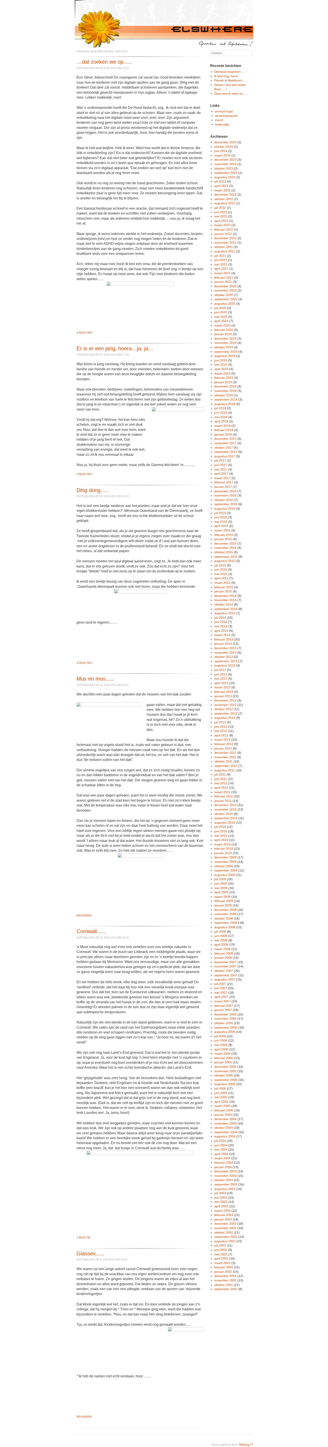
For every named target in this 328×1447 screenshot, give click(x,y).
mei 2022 (220, 216)
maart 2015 (222, 582)
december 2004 (225, 1119)
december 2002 (225, 1223)
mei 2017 (220, 469)
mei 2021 (220, 264)
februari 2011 (223, 796)
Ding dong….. (93, 490)
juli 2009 (220, 879)
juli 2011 (220, 774)
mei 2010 (220, 835)
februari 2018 (223, 430)
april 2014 (221, 630)
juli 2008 (220, 931)
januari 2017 (223, 486)
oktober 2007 (223, 971)
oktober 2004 (223, 1127)
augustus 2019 (224, 356)
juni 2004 (220, 1145)
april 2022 (221, 221)
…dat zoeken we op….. (104, 62)
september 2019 (225, 351)
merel (219, 120)
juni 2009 (220, 883)
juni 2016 (220, 517)
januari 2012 (223, 748)
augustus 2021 (224, 251)
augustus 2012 (224, 717)
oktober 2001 (223, 1285)
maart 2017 (222, 478)
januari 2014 (223, 643)
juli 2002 (220, 1245)
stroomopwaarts (226, 116)
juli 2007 (220, 984)
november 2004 (225, 1123)
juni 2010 (220, 831)
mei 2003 (220, 1202)
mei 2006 (220, 1045)
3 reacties (84, 332)
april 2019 (221, 369)
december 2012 (225, 700)
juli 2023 (220, 181)
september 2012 (225, 713)
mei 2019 (220, 364)
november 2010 (225, 809)
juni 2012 (220, 726)
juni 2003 (220, 1197)
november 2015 (225, 547)
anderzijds (222, 124)
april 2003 (221, 1206)
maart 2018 (222, 426)
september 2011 (225, 766)
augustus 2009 (224, 875)
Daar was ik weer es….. (231, 93)
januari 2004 (223, 1167)
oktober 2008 (223, 918)
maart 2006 (222, 1053)
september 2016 (225, 504)
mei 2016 (220, 521)
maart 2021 (222, 273)
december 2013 (225, 648)
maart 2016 (222, 530)
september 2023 (225, 172)
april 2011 (221, 787)
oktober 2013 (223, 657)
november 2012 (225, 705)
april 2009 (221, 892)
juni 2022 (220, 212)
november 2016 (225, 495)
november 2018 (225, 391)
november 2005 (225, 1071)
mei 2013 (220, 678)
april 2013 (221, 683)
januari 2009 (223, 905)
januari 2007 (223, 1010)
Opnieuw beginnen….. (230, 71)
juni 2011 (220, 779)
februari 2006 (223, 1058)
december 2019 (225, 338)
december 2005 (225, 1066)
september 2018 (225, 399)
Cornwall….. (91, 931)
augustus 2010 (224, 822)
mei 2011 (220, 783)
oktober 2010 (223, 814)
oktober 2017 (223, 447)
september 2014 (225, 609)
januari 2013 (223, 696)
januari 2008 (223, 957)
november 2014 (225, 600)
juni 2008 (220, 936)
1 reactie (83, 1237)
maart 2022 (222, 225)
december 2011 (225, 752)
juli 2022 (220, 207)
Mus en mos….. (95, 679)
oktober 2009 (223, 866)
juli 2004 (220, 1141)
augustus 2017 (224, 456)
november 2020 (225, 290)
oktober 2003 (223, 1180)
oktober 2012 (223, 709)
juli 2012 (220, 722)
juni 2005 (220, 1093)
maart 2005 (222, 1106)
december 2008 (225, 910)
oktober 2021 (223, 247)
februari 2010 (223, 848)
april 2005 (221, 1101)
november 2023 (225, 164)
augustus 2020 (224, 303)
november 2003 (225, 1175)
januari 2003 (223, 1219)
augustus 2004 (224, 1136)
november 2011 (225, 757)
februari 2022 (223, 229)
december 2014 (225, 596)
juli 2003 (220, 1193)
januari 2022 (223, 234)
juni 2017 (220, 465)
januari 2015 (223, 591)
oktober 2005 (223, 1075)
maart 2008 (222, 949)
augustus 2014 (224, 613)
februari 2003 (223, 1215)
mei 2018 (220, 417)
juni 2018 (220, 412)
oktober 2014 (223, 604)
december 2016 (225, 491)
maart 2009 (222, 896)
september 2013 (225, 661)
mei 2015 (220, 574)
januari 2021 (223, 282)
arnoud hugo (224, 111)
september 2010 (225, 818)
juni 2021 (220, 260)
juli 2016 (220, 513)
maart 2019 (222, 373)
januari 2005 (223, 1115)
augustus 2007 (224, 979)
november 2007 (225, 966)
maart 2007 (222, 1001)
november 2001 (225, 1280)
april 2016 (221, 526)
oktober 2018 (223, 395)
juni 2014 (220, 622)
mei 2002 (220, 1254)
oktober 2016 (223, 500)
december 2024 (225, 142)
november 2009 (225, 861)
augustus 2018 (224, 404)
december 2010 (225, 805)
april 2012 (221, 735)
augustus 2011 (224, 770)
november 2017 (225, 443)
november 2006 (225, 1018)
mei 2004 (220, 1149)
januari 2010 (223, 853)
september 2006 (225, 1027)
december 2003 (225, 1171)
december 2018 (225, 386)
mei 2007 (220, 992)
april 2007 (221, 997)
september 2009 (225, 870)
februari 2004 (223, 1162)
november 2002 (225, 1228)
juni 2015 (220, 569)
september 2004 (225, 1132)
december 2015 (225, 543)
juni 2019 (220, 360)
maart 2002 (222, 1263)
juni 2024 (220, 151)
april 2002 (221, 1258)
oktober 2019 (223, 347)
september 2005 (225, 1080)
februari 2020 (223, 330)
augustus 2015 (224, 561)
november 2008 (225, 914)
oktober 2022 (223, 199)
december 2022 (225, 194)
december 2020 (225, 286)
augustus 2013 (224, 665)
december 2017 (225, 438)
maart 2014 (222, 635)
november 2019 (225, 343)
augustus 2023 (224, 177)
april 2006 (221, 1049)
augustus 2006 (224, 1032)
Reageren (84, 915)
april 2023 (221, 186)
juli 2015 (220, 565)
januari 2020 (223, 334)
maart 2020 (222, 325)
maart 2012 (222, 739)
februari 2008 (223, 953)
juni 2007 (220, 988)
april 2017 (221, 473)
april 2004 (221, 1154)
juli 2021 (220, 255)
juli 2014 (220, 617)
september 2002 (225, 1236)
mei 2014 (220, 626)
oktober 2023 (223, 168)
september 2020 (225, 299)
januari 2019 (223, 382)
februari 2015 (223, 587)
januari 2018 (223, 434)
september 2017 (225, 452)
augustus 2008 (224, 927)
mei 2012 (220, 731)
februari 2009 (223, 901)
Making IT (246, 1444)
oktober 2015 (223, 552)
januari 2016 (223, 539)
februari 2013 (223, 691)
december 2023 (225, 159)
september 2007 (225, 975)
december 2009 (225, 857)
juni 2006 (220, 1040)
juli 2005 (220, 1088)
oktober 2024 (223, 146)
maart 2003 (222, 1210)
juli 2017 (220, 460)
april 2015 (221, 578)
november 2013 (225, 652)
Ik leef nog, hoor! (226, 76)
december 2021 (225, 238)
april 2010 (221, 840)
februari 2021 (223, 277)
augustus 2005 (224, 1084)
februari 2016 (223, 535)
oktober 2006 (223, 1023)
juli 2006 (220, 1036)
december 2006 (225, 1014)
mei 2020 (220, 316)
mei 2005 (220, 1097)
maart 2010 (222, 844)
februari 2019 (223, 377)
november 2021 (225, 242)
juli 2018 (220, 408)
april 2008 (221, 944)
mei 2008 (220, 940)
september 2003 (225, 1184)
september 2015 (225, 556)
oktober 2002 (223, 1232)
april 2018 (221, 421)
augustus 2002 (224, 1241)
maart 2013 (222, 687)
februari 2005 (223, 1110)
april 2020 (221, 321)
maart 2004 (222, 1158)
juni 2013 (220, 674)
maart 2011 (222, 792)
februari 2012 (223, 744)
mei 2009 (220, 888)
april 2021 (221, 268)
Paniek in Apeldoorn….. (230, 80)
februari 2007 (223, 1005)
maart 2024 (222, 155)
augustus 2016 (224, 508)
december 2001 (225, 1276)
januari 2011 (223, 801)
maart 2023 (222, 190)
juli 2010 (220, 827)
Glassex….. (90, 1253)
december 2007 (225, 962)
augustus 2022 (224, 203)
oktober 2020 (223, 295)
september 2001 (225, 1289)
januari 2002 (223, 1271)
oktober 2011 (223, 761)
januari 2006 (223, 1062)
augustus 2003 (224, 1189)
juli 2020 (220, 308)
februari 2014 (223, 639)
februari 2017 (223, 482)
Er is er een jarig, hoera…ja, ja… (115, 348)
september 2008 (225, 922)
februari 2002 (223, 1267)
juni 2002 (220, 1250)
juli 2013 (220, 670)
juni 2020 (220, 312)
